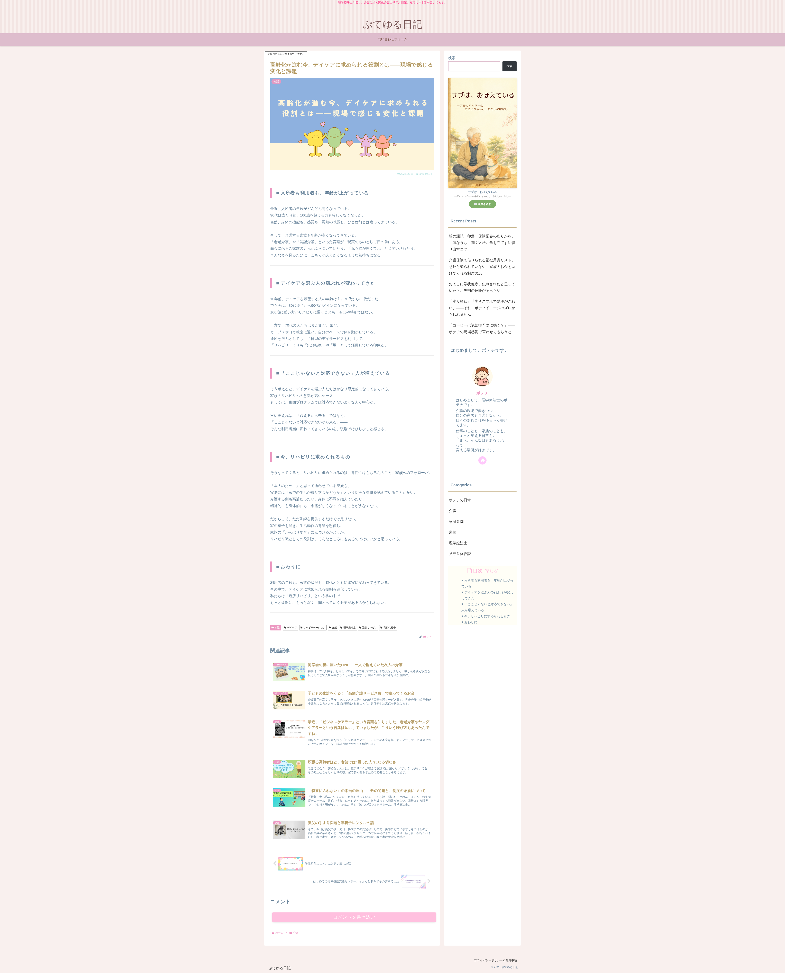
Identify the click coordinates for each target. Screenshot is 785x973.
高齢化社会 (390, 627)
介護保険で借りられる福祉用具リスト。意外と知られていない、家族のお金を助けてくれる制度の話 (482, 266)
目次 (478, 570)
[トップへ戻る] (779, 967)
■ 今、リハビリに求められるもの (485, 616)
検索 (451, 58)
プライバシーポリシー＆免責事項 (495, 960)
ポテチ (482, 393)
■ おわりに (469, 622)
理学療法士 (349, 627)
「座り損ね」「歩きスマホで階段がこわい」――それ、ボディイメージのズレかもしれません (482, 308)
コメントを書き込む (354, 917)
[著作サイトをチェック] (482, 460)
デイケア (292, 627)
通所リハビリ (369, 627)
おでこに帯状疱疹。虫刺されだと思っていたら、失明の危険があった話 (482, 287)
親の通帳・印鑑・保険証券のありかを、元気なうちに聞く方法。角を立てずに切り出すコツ (482, 242)
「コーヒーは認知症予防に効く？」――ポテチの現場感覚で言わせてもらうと (482, 328)
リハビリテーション (314, 627)
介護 (277, 627)
